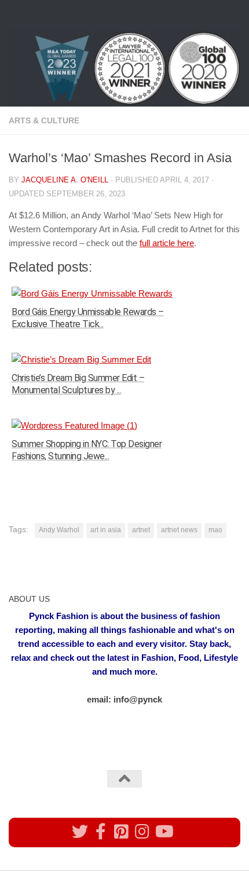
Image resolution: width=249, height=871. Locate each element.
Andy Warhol (59, 530)
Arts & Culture (44, 120)
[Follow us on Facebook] (101, 832)
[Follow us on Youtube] (163, 832)
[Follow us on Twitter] (80, 832)
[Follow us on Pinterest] (121, 832)
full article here (167, 243)
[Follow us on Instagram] (142, 832)
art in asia (105, 530)
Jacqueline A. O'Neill (64, 179)
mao (215, 530)
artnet (141, 530)
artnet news (179, 530)
